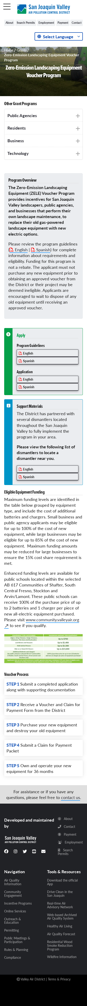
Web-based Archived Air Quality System (62, 916)
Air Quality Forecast (61, 934)
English (21, 249)
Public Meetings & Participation (17, 940)
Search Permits (26, 23)
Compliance (12, 957)
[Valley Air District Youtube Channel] (34, 851)
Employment (46, 23)
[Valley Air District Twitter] (25, 851)
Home (8, 50)
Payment (63, 23)
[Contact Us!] (43, 851)
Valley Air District (33, 979)
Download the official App (62, 882)
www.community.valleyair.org (52, 619)
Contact (76, 23)
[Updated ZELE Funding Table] (43, 648)
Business (15, 140)
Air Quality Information (12, 882)
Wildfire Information (62, 957)
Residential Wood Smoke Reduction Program (60, 945)
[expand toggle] (77, 115)
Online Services (15, 911)
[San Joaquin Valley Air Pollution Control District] (44, 8)
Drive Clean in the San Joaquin (60, 893)
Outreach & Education (12, 921)
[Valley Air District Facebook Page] (6, 851)
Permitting (11, 930)
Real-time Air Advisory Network (60, 905)
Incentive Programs (18, 903)
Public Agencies (22, 115)
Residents (16, 128)
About (9, 23)
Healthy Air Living (59, 926)
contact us (70, 797)
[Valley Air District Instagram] (15, 851)
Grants (22, 50)
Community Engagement (13, 893)
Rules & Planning (16, 950)
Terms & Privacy (59, 979)
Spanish (43, 249)
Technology (18, 153)
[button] (7, 7)
